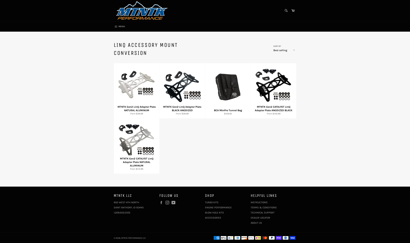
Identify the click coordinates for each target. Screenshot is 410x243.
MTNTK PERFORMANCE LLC (133, 238)
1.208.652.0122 (122, 212)
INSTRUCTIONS (259, 202)
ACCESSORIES (213, 217)
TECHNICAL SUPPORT (263, 212)
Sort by (277, 46)
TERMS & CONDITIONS (264, 207)
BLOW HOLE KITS (214, 212)
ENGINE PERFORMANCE (218, 207)
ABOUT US (256, 222)
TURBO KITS (211, 202)
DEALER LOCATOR (260, 217)
